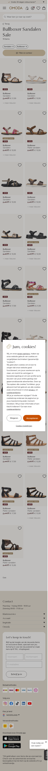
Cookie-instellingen (24, 426)
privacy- (32, 390)
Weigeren (14, 418)
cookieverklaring (13, 392)
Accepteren (32, 418)
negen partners (23, 353)
